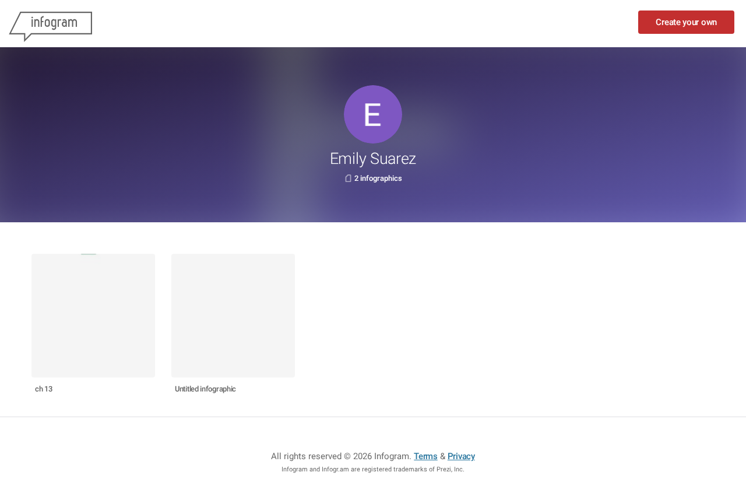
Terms (426, 456)
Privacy (461, 456)
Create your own (686, 22)
